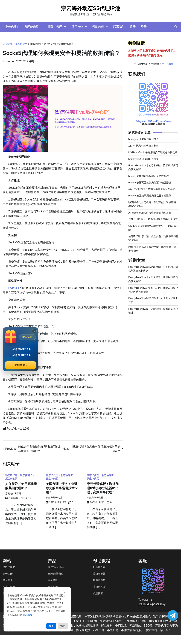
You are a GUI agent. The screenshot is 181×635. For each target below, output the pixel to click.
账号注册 (8, 573)
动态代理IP (106, 616)
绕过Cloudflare (56, 567)
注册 (133, 26)
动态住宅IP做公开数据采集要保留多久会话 (151, 189)
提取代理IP (9, 567)
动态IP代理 (20, 44)
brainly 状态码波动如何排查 (143, 158)
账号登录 (8, 580)
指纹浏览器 (99, 573)
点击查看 (167, 63)
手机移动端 (99, 586)
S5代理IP (14, 288)
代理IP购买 (32, 26)
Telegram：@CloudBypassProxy (153, 121)
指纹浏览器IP (89, 625)
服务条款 (53, 580)
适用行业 (77, 26)
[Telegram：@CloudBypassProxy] (173, 615)
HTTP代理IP (87, 620)
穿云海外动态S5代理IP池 (90, 8)
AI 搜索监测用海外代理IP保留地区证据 (149, 212)
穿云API (165, 630)
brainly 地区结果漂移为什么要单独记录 (149, 195)
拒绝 (62, 625)
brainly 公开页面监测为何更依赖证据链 (149, 182)
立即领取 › (20, 365)
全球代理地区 (55, 573)
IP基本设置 (99, 567)
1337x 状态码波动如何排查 (143, 145)
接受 (51, 625)
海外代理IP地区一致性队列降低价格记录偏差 (153, 219)
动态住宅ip (26, 475)
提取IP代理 (55, 26)
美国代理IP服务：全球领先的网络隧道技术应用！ (62, 488)
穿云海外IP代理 (13, 493)
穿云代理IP (12, 26)
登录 (144, 26)
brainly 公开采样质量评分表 (143, 139)
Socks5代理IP (106, 620)
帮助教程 (98, 26)
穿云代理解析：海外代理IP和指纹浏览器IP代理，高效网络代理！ (103, 488)
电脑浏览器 (99, 580)
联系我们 (119, 26)
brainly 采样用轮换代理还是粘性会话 (148, 176)
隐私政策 (53, 586)
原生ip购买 (11, 479)
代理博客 (98, 593)
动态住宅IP (9, 586)
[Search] (175, 26)
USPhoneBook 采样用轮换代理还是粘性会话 (152, 152)
